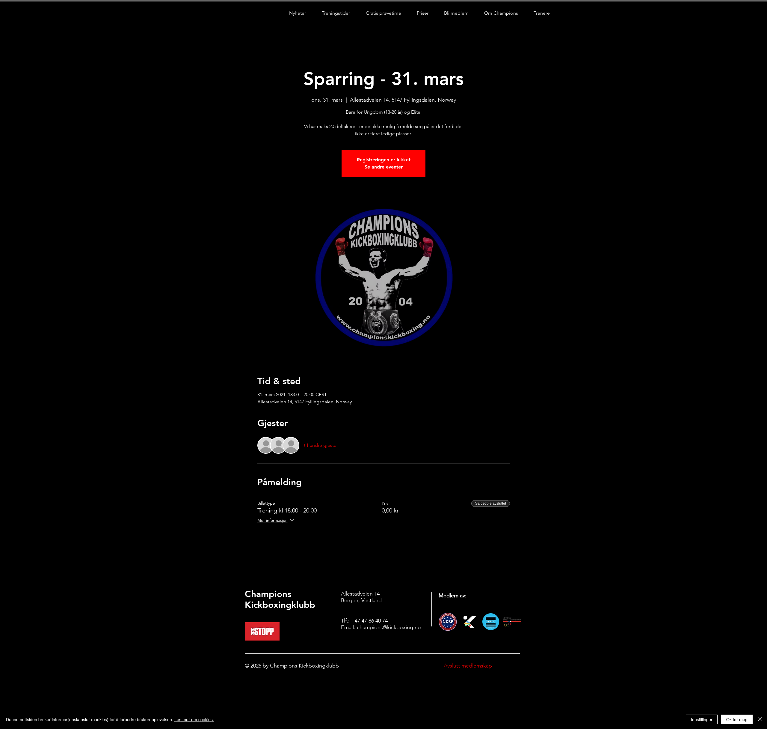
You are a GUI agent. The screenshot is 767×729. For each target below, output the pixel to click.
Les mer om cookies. (194, 719)
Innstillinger (701, 719)
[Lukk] (759, 719)
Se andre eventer (384, 167)
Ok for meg (737, 719)
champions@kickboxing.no (389, 627)
